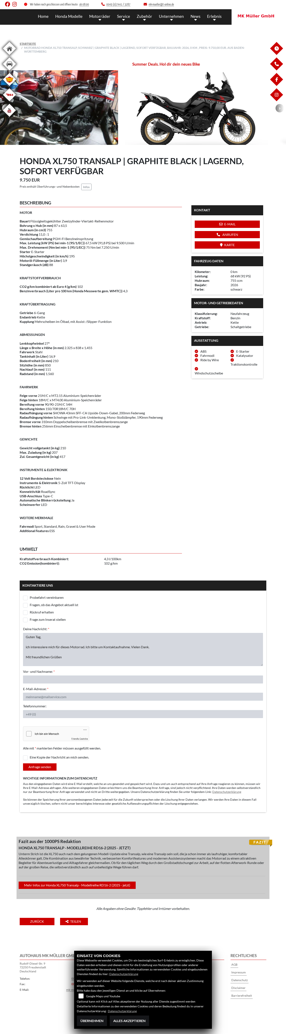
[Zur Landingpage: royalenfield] (9, 87)
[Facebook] (276, 85)
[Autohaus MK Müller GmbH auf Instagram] (15, 5)
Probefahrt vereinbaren (47, 597)
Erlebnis (214, 16)
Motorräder (99, 16)
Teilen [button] (76, 921)
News (195, 16)
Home (43, 16)
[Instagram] (276, 100)
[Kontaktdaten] (276, 69)
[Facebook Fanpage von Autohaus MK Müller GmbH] (8, 5)
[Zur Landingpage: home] (9, 56)
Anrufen (230, 234)
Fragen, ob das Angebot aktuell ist (54, 605)
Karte (229, 245)
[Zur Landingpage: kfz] (9, 71)
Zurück (37, 921)
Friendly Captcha (79, 738)
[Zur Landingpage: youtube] (9, 118)
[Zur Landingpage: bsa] (9, 102)
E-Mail (230, 224)
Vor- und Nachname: (39, 671)
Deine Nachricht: (36, 629)
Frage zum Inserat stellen (48, 619)
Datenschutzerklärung (226, 792)
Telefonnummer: (34, 706)
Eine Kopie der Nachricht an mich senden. (59, 757)
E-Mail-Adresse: (35, 689)
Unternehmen (171, 16)
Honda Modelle (68, 16)
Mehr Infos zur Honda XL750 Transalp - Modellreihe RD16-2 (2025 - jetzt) (77, 885)
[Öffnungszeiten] (276, 54)
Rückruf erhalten (42, 612)
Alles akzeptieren (129, 1021)
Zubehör (144, 16)
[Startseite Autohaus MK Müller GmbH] (259, 16)
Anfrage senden (39, 767)
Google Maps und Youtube (103, 996)
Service (123, 16)
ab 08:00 (84, 4)
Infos (86, 187)
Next (280, 108)
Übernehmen (91, 1021)
